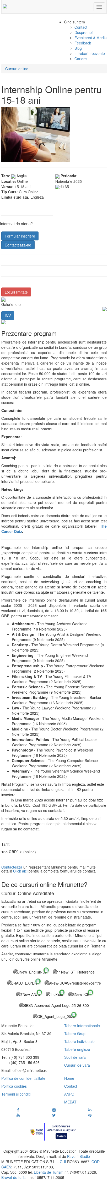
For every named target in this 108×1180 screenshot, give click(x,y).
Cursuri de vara (77, 1065)
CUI (63, 1161)
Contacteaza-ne (18, 245)
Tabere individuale (79, 1041)
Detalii (61, 1136)
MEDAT (70, 1102)
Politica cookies (14, 1086)
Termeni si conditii (16, 1094)
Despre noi (83, 32)
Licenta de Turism (48, 1172)
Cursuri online (16, 68)
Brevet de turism (15, 1177)
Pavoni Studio (78, 1156)
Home (69, 1078)
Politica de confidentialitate (23, 1078)
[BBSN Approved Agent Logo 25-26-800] (54, 1005)
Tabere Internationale (82, 1025)
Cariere (80, 58)
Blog (78, 48)
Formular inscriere (20, 236)
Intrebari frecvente (89, 53)
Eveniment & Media (90, 37)
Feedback (82, 43)
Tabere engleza (77, 1049)
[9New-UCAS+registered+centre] (73, 983)
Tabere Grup (74, 1033)
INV (8, 315)
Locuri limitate (16, 292)
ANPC (69, 1094)
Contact (80, 27)
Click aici (21, 871)
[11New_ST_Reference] (74, 972)
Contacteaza (11, 867)
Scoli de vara (75, 1057)
